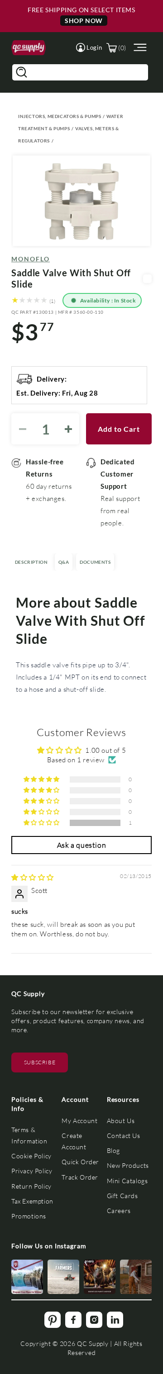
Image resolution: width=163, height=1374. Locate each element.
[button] (89, 47)
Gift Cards (122, 1195)
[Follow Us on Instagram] (27, 1277)
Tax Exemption (32, 1201)
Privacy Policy (31, 1171)
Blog (113, 1150)
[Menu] (139, 47)
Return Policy (31, 1186)
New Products (128, 1165)
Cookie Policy (31, 1156)
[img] (32, 877)
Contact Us (123, 1135)
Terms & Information (29, 1135)
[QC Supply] (28, 48)
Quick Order (80, 1162)
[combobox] (80, 72)
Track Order (80, 1177)
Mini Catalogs (127, 1181)
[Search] (21, 72)
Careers (119, 1210)
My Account (79, 1120)
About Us (121, 1120)
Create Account (74, 1141)
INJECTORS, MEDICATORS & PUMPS (59, 116)
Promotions (28, 1216)
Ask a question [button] (81, 844)
